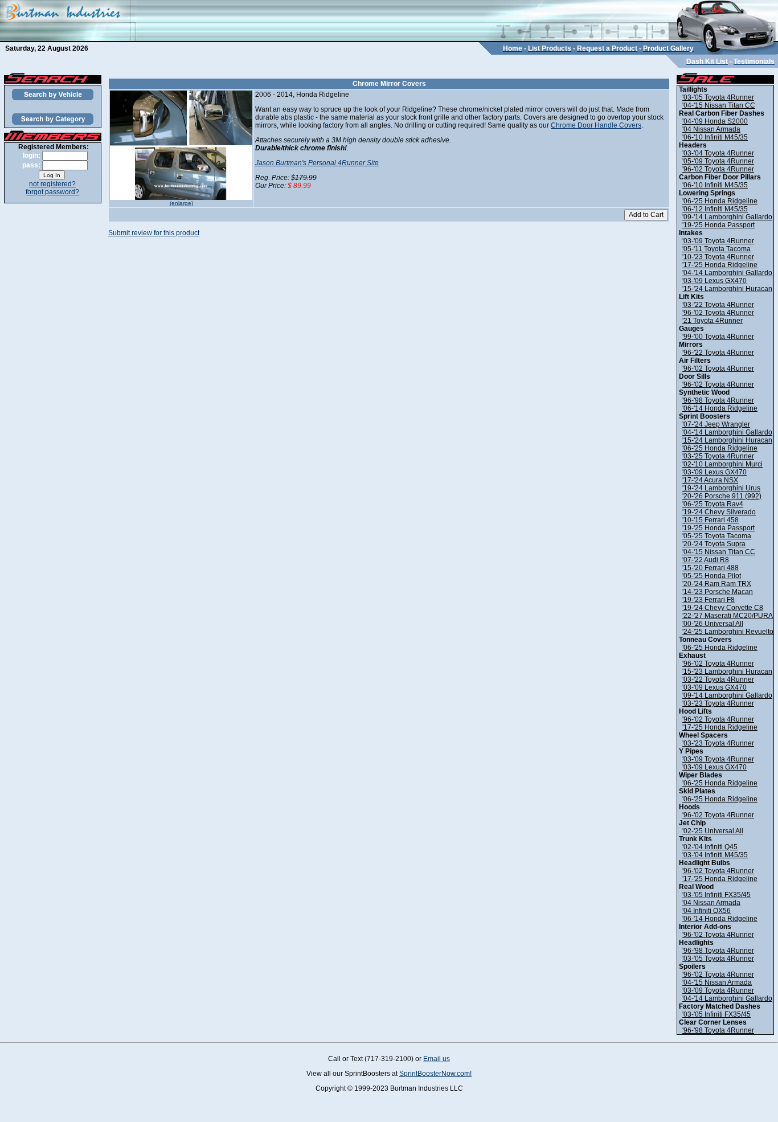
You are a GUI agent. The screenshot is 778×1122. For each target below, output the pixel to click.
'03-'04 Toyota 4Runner (718, 153)
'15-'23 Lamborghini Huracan (727, 671)
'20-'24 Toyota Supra (714, 544)
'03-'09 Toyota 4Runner (718, 241)
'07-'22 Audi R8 (705, 560)
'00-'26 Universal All (712, 624)
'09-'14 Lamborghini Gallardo (727, 217)
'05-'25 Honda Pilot (711, 576)
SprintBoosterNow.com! (435, 1074)
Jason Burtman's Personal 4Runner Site (317, 163)
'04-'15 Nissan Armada (717, 982)
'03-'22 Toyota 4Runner (718, 305)
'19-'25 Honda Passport (718, 225)
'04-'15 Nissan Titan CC (718, 105)
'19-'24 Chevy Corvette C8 (722, 608)
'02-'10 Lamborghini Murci (722, 464)
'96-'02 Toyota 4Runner (718, 169)
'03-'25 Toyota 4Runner (718, 456)
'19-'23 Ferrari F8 (708, 600)
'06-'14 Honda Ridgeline (719, 408)
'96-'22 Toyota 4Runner (718, 353)
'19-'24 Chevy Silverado (719, 512)
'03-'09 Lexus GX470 (714, 281)
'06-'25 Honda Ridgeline (719, 201)
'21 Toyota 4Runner (712, 321)
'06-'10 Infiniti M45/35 (715, 137)
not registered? (52, 184)
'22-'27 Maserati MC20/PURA (727, 616)
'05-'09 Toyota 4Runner (718, 161)
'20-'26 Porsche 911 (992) (721, 496)
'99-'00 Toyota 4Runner (718, 337)
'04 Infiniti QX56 (706, 911)
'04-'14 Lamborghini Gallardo (727, 273)
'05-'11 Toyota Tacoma (716, 249)
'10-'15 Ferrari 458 (710, 520)
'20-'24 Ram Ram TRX (716, 584)
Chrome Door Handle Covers (596, 125)
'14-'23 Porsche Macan (717, 592)
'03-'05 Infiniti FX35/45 (716, 895)
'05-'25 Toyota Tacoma (716, 536)
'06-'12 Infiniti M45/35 (715, 209)
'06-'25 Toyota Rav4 (712, 504)
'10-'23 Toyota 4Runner (718, 257)
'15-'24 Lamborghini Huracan (727, 289)
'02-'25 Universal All (712, 831)
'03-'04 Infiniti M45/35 (715, 855)
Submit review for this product (153, 233)
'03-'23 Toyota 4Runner (718, 703)
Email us (436, 1059)
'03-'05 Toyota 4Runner (718, 97)
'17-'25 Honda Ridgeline (719, 265)
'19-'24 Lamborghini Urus (721, 488)
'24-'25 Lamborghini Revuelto (727, 632)
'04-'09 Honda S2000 (715, 121)
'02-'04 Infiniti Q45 (710, 847)
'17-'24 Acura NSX (710, 480)
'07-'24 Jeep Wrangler (716, 424)
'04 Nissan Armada (711, 129)
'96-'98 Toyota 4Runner (718, 400)
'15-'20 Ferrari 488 (710, 568)
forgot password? (52, 192)
